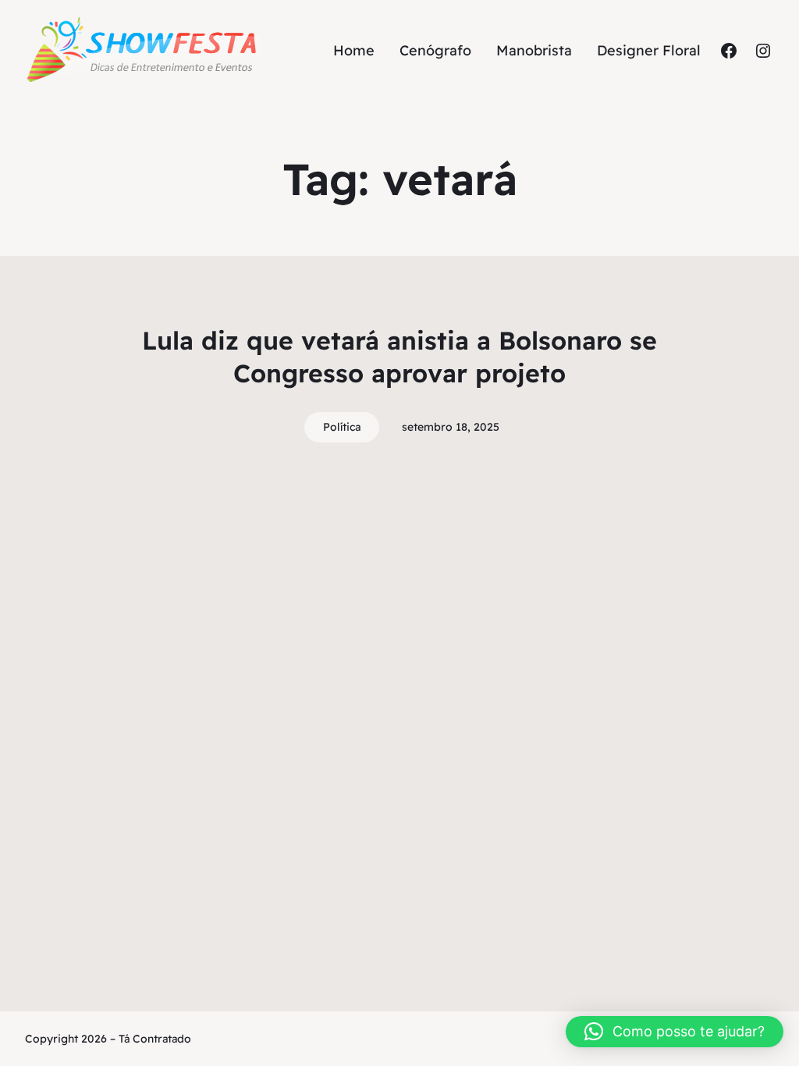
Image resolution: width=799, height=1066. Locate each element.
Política (341, 427)
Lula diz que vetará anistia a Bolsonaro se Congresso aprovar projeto (399, 357)
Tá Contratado (155, 1039)
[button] (674, 1031)
